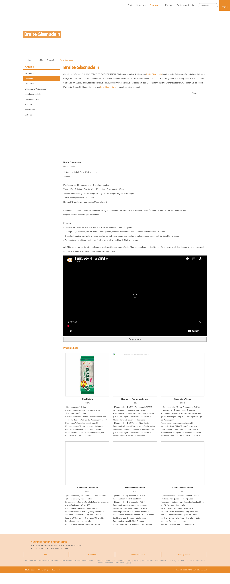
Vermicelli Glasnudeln (135, 487)
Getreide (28, 115)
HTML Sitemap (29, 570)
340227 (135, 491)
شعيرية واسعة (174, 561)
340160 (182, 403)
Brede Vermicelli (161, 561)
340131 (87, 491)
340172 (87, 403)
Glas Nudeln (87, 399)
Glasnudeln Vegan (182, 399)
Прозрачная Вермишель (84, 561)
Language (224, 7)
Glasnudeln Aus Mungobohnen (135, 399)
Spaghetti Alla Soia (124, 561)
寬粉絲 (128, 563)
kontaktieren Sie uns (109, 87)
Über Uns (140, 5)
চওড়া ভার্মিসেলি (109, 563)
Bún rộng (184, 561)
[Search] (215, 5)
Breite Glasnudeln (66, 60)
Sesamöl (28, 104)
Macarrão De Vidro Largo (105, 561)
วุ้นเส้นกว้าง (194, 561)
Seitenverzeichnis (185, 5)
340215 (182, 491)
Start (130, 5)
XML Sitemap (43, 570)
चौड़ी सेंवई (136, 561)
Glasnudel (51, 60)
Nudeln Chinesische (33, 94)
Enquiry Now (135, 339)
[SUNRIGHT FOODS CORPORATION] (11, 5)
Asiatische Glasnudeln (182, 487)
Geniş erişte (119, 563)
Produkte (154, 5)
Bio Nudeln (29, 73)
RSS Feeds (56, 570)
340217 (135, 403)
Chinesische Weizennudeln (36, 89)
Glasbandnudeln (32, 99)
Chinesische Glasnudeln (87, 487)
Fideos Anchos (147, 561)
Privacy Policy (184, 554)
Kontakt (168, 5)
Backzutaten (30, 110)
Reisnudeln (29, 84)
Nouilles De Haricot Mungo (49, 561)
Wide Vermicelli (30, 561)
